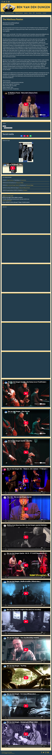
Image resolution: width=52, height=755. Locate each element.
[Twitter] (4, 1)
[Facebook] (2, 1)
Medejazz (25, 190)
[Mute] (46, 493)
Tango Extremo (10, 180)
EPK (34, 13)
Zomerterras (23, 180)
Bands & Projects (19, 13)
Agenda (25, 13)
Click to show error (7, 200)
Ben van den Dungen (9, 13)
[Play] (3, 493)
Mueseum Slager (19, 182)
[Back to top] (49, 752)
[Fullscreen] (48, 493)
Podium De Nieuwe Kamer (24, 187)
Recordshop (38, 13)
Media (30, 13)
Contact (44, 13)
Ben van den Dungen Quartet (13, 185)
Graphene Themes (11, 753)
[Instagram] (6, 1)
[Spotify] (9, 1)
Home (2, 13)
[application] (26, 480)
